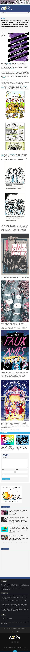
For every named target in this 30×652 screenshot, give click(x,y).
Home (4, 628)
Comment (4, 457)
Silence (2, 155)
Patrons (17, 631)
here (4, 77)
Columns (10, 628)
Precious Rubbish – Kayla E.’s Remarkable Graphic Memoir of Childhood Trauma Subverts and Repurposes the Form (15, 605)
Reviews (19, 628)
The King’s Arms (15, 71)
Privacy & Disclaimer (21, 647)
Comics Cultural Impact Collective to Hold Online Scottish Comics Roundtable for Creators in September (14, 601)
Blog (4, 18)
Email (16, 469)
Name (3, 469)
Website (3, 474)
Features (14, 628)
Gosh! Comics (8, 63)
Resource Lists (23, 628)
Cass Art (12, 68)
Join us (8, 589)
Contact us (13, 631)
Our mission (3, 589)
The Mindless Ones (12, 154)
